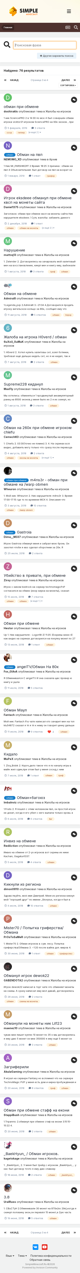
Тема (21, 1255)
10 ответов (40, 505)
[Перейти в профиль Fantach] (8, 701)
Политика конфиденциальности (51, 1255)
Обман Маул (15, 710)
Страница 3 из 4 (40, 80)
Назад (14, 80)
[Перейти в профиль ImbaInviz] (8, 789)
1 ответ (35, 175)
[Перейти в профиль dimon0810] (8, 875)
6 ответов (36, 818)
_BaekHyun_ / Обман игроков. (31, 1154)
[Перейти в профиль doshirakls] (8, 98)
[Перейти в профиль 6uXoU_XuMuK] (8, 328)
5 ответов (39, 314)
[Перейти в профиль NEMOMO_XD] (8, 145)
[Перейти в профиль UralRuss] (8, 1188)
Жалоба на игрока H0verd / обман (35, 337)
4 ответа (35, 862)
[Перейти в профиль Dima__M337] (8, 523)
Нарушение (14, 250)
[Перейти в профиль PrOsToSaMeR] (8, 919)
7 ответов (37, 596)
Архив (53, 159)
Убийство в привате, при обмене (35, 575)
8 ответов (37, 1088)
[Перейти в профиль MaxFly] (8, 375)
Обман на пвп (29, 154)
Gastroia (24, 532)
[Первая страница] (5, 80)
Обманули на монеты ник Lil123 (33, 1023)
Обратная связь (40, 1259)
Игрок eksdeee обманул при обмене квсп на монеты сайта (38, 200)
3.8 (6, 1197)
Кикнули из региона (22, 884)
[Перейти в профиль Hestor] (8, 614)
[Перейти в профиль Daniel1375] (8, 189)
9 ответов (36, 731)
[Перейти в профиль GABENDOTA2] (8, 966)
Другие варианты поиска (57, 55)
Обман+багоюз (31, 797)
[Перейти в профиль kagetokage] (8, 1145)
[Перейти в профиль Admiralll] (8, 285)
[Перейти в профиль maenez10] (8, 1014)
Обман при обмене (21, 623)
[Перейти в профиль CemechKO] (8, 419)
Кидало (10, 754)
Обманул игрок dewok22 (26, 975)
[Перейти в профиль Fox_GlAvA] (8, 658)
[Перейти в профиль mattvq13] (8, 241)
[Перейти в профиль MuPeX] (8, 745)
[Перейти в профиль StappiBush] (8, 1101)
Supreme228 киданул (23, 384)
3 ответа (39, 127)
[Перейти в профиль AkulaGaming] (8, 1058)
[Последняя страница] (75, 80)
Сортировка (67, 85)
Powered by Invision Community (40, 1267)
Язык (9, 1255)
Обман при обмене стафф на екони (36, 1110)
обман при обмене (21, 106)
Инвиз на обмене (20, 841)
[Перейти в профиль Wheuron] (8, 471)
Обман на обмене (20, 293)
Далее (65, 80)
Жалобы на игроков (58, 111)
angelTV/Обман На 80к (38, 667)
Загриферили (16, 1067)
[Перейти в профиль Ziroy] (8, 566)
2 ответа (38, 362)
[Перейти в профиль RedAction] (8, 832)
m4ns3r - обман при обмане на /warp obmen (35, 482)
